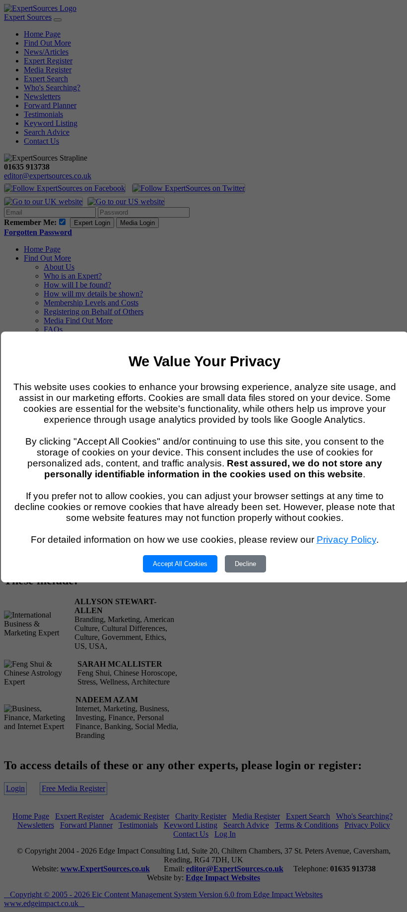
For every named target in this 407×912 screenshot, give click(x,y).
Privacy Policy (346, 539)
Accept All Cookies (180, 564)
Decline (245, 564)
